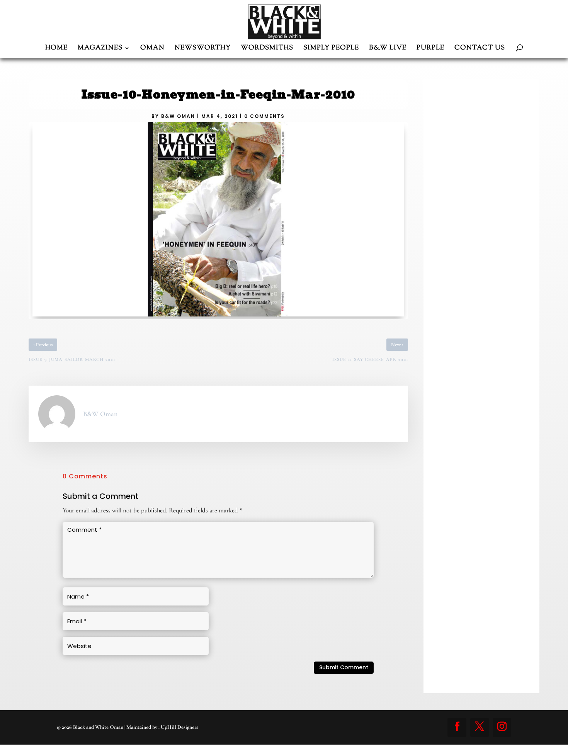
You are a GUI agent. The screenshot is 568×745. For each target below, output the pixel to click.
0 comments (264, 116)
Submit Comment (343, 667)
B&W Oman (178, 116)
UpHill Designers (179, 727)
